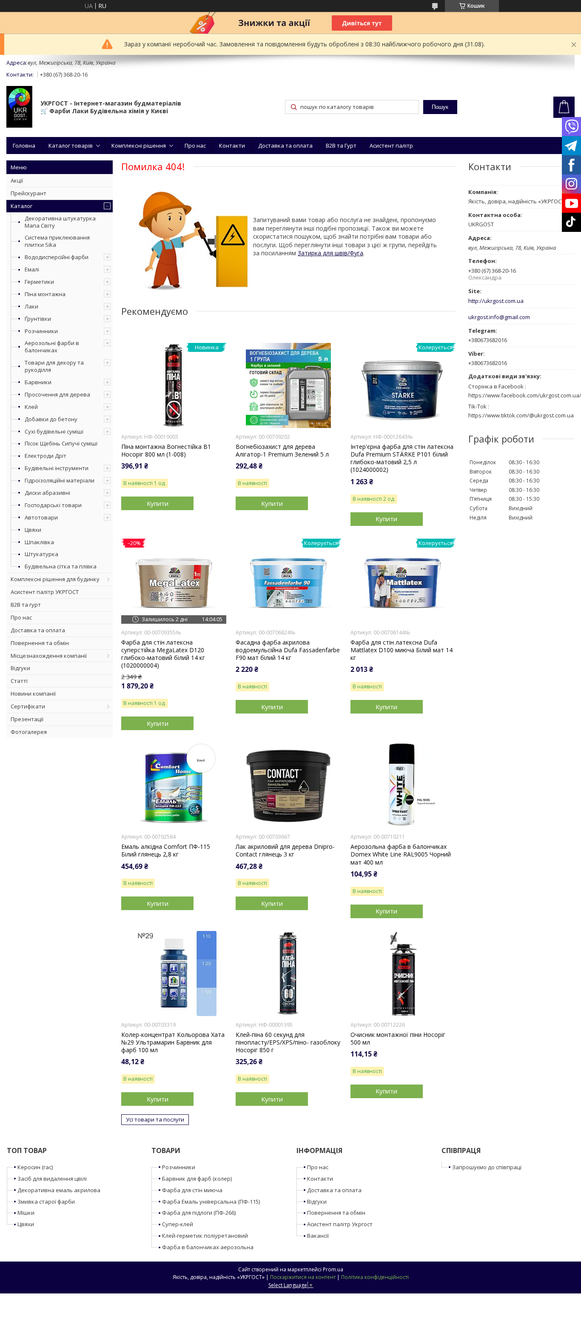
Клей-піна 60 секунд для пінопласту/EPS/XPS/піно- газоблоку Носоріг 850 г (288, 1042)
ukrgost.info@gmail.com (499, 317)
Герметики (39, 281)
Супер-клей (177, 1224)
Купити (157, 503)
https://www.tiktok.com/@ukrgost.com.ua (521, 415)
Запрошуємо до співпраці (486, 1167)
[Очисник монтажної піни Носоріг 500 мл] (403, 973)
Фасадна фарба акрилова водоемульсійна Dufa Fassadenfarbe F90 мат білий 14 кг (288, 650)
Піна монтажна (45, 294)
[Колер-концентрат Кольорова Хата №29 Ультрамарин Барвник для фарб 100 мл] (173, 973)
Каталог (21, 206)
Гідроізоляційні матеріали (59, 480)
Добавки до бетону (51, 419)
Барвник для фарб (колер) (197, 1178)
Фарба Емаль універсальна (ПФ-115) (211, 1201)
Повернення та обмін (40, 643)
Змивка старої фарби (46, 1201)
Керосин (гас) (35, 1167)
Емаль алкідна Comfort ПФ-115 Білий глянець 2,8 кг (165, 850)
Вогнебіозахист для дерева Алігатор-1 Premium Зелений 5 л (282, 450)
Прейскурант (28, 193)
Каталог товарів (70, 145)
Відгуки (20, 668)
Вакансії (318, 1235)
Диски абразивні (47, 493)
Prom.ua (333, 1269)
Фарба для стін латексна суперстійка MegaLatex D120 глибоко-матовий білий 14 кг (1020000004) (163, 654)
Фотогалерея (29, 732)
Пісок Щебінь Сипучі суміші (61, 443)
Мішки (25, 1212)
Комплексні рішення (138, 145)
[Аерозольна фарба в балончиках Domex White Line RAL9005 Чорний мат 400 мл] (403, 785)
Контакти (232, 145)
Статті (19, 681)
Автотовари (41, 517)
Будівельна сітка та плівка (61, 566)
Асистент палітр (391, 145)
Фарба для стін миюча (192, 1190)
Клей (31, 407)
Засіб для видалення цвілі (52, 1178)
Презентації (27, 719)
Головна (24, 145)
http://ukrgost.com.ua (496, 301)
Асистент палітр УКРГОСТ (45, 592)
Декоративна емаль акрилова (58, 1190)
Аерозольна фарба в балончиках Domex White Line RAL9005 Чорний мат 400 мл (400, 854)
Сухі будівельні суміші (54, 431)
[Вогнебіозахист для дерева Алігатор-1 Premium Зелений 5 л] (288, 385)
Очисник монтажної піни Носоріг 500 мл (397, 1038)
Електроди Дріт (45, 456)
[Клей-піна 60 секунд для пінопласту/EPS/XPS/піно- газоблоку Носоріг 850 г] (288, 973)
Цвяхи (33, 530)
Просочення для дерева (57, 394)
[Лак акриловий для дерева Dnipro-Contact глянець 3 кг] (288, 785)
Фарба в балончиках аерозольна (207, 1247)
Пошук (440, 107)
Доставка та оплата (285, 145)
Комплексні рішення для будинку (55, 579)
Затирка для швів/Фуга (330, 253)
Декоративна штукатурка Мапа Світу (60, 221)
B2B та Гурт (341, 145)
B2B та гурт (26, 604)
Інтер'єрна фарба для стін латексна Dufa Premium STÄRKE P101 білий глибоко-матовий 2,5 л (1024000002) (401, 458)
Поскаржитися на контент (303, 1277)
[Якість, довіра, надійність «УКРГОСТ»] (19, 107)
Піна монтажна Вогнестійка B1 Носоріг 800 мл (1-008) (166, 450)
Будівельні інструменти (56, 468)
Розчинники (41, 331)
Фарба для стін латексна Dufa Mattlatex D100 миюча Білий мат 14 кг (401, 650)
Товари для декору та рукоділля (54, 366)
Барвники (38, 382)
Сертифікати (28, 706)
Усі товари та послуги (155, 1119)
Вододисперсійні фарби (56, 257)
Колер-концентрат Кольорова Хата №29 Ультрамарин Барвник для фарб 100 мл (173, 1042)
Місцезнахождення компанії (49, 655)
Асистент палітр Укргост (340, 1224)
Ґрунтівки (38, 319)
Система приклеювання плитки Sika (57, 241)
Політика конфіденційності (375, 1277)
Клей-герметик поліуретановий (205, 1235)
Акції (17, 180)
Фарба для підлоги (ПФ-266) (199, 1212)
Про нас (195, 145)
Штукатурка (41, 554)
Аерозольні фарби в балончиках (52, 346)
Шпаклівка (39, 542)
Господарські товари (53, 505)
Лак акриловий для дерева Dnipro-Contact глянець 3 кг (285, 850)
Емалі (32, 269)
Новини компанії (33, 693)
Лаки (31, 306)
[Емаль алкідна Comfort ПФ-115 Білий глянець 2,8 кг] (173, 785)
